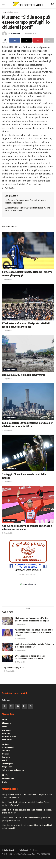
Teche (4, 782)
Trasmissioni (8, 778)
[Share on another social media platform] (49, 40)
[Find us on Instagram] (11, 706)
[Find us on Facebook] (4, 706)
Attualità (6, 751)
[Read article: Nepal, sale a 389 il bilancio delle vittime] (28, 353)
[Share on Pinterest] (37, 40)
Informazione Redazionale (13, 770)
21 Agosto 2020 (30, 34)
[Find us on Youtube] (17, 706)
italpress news (13, 12)
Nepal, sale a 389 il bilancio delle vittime (23, 374)
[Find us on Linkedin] (24, 706)
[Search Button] (52, 4)
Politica (5, 760)
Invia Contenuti (8, 850)
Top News (6, 730)
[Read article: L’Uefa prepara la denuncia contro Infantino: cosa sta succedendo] (7, 658)
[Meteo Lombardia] (28, 584)
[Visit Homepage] (28, 4)
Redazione (15, 34)
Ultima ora (6, 723)
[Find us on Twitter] (30, 706)
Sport (4, 775)
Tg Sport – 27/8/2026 (14, 668)
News (4, 727)
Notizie (5, 744)
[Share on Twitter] (26, 40)
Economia (6, 757)
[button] (27, 608)
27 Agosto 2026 (8, 279)
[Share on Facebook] (14, 40)
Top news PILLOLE (9, 736)
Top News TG (7, 740)
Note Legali (23, 850)
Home (4, 12)
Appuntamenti (8, 747)
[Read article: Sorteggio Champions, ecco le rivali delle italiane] (28, 453)
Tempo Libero (7, 767)
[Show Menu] (3, 4)
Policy (35, 850)
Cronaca (5, 754)
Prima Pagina (7, 764)
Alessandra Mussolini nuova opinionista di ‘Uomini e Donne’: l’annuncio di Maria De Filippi (34, 632)
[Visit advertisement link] (28, 555)
